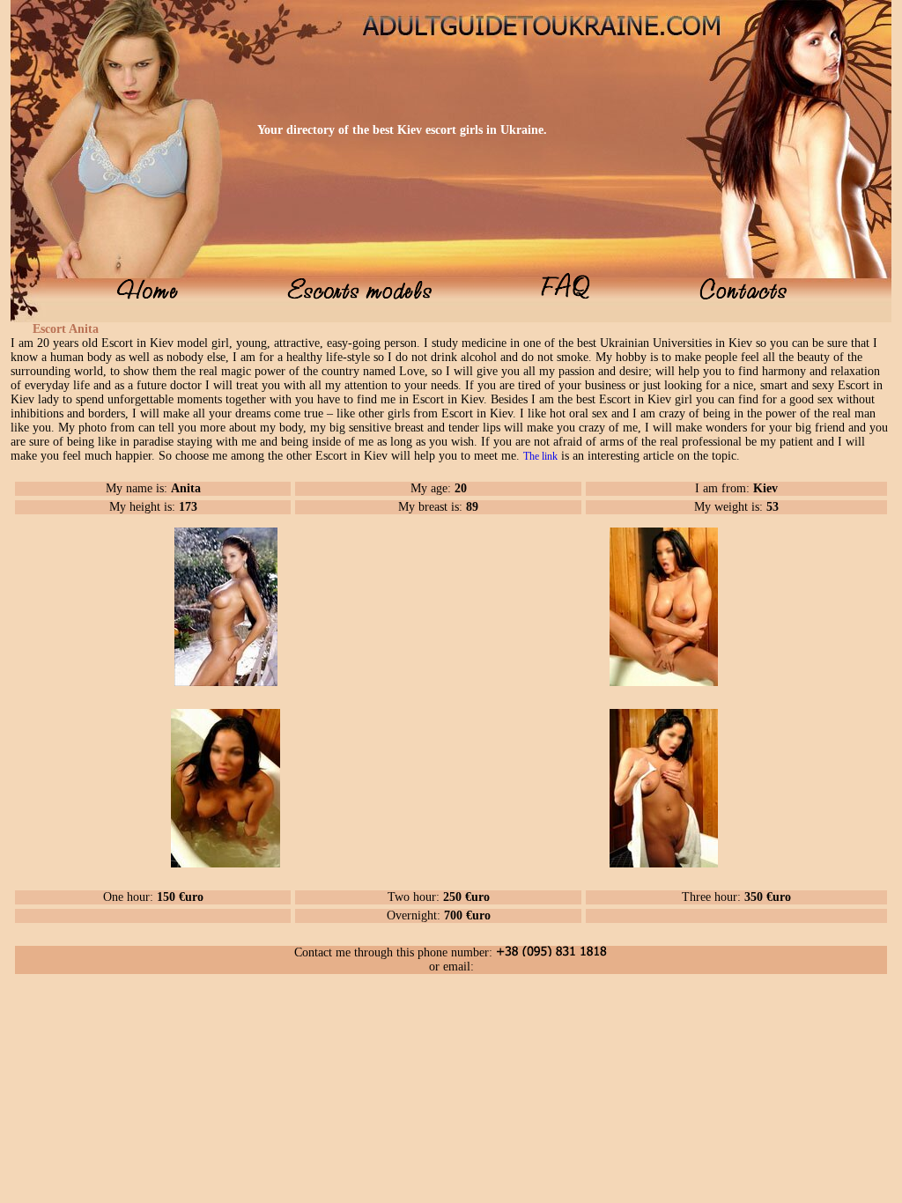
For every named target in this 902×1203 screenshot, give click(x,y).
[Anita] (225, 682)
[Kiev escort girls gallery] (359, 294)
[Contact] (743, 294)
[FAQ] (565, 294)
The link (540, 456)
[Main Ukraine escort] (147, 294)
